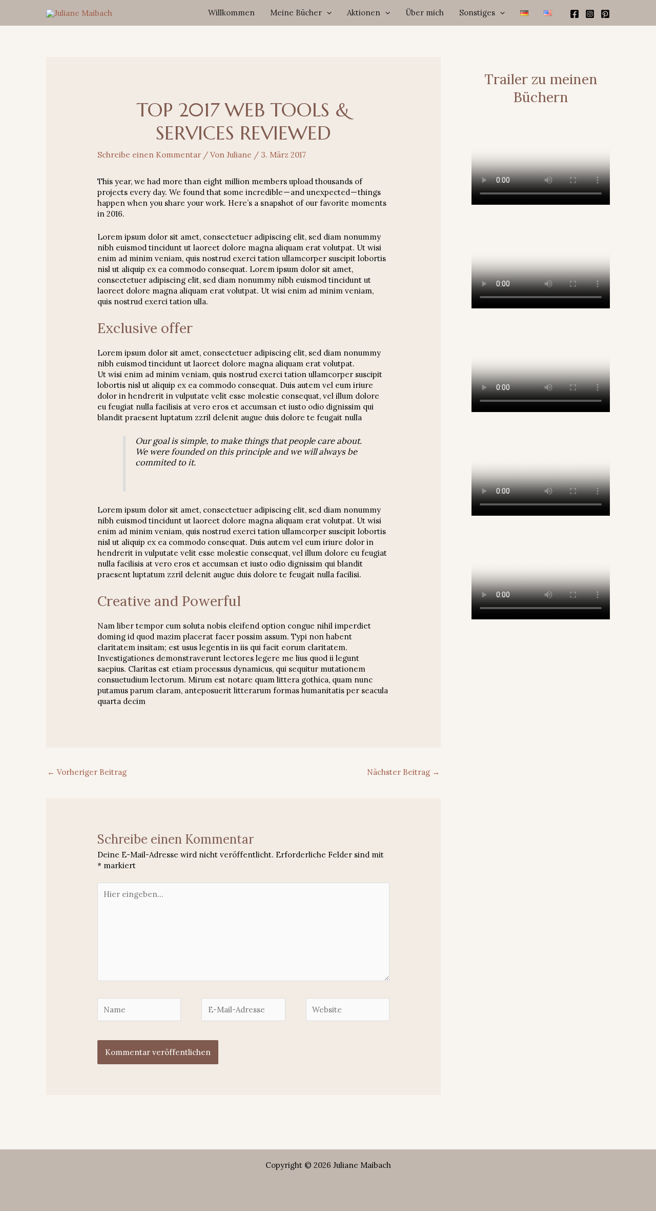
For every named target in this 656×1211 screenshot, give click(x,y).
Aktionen (363, 12)
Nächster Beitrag (403, 772)
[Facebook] (574, 13)
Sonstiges (477, 12)
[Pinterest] (605, 13)
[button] (327, 13)
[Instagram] (589, 13)
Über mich (424, 12)
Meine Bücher (296, 12)
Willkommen (231, 12)
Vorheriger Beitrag (87, 772)
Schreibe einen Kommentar (149, 155)
